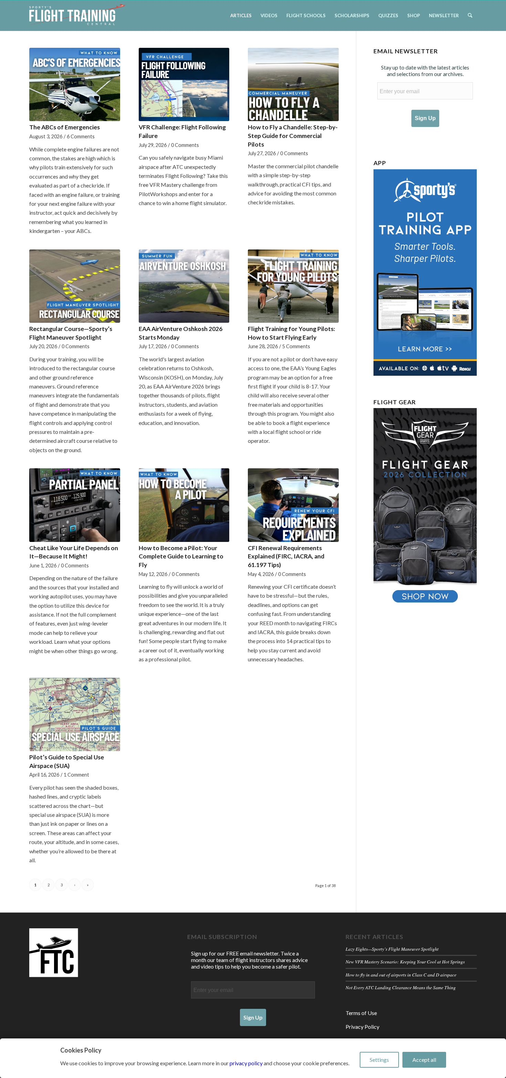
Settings (379, 1059)
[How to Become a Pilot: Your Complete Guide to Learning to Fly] (184, 505)
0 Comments (185, 145)
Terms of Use (361, 1013)
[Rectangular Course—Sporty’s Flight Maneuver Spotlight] (74, 286)
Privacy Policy (362, 1026)
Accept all (424, 1059)
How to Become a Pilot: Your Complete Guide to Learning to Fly (181, 556)
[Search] (470, 15)
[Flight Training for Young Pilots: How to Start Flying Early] (293, 286)
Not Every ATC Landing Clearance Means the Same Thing (401, 987)
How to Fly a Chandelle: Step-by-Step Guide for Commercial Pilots (293, 136)
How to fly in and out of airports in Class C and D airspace (401, 974)
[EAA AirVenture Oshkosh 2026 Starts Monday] (184, 286)
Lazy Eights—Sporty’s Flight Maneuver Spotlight (392, 949)
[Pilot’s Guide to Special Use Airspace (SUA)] (74, 714)
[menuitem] (241, 15)
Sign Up (425, 118)
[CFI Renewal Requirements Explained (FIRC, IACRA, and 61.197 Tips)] (293, 505)
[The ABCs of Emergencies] (74, 84)
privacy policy (246, 1063)
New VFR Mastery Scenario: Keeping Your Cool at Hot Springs (405, 961)
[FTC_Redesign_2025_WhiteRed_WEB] (77, 15)
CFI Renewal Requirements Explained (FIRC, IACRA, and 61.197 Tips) (286, 556)
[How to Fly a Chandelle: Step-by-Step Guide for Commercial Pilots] (293, 84)
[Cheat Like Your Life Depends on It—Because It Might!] (74, 505)
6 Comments (81, 136)
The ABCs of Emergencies (64, 127)
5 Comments (296, 346)
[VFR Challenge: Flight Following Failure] (184, 84)
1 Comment (76, 775)
